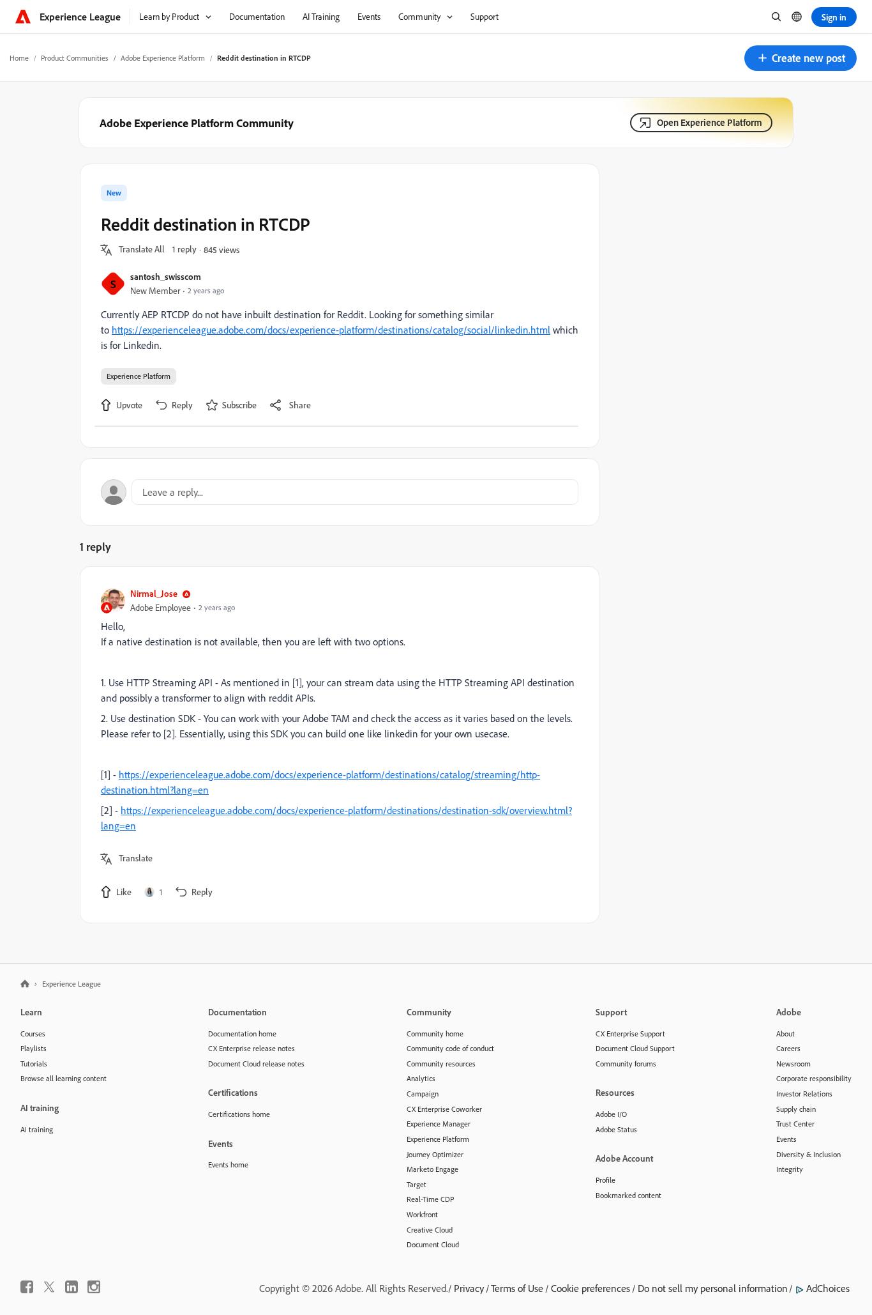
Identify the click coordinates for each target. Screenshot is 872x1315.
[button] (800, 58)
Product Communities (75, 58)
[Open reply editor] (339, 492)
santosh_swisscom (165, 276)
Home (19, 58)
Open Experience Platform (709, 122)
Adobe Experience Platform (163, 58)
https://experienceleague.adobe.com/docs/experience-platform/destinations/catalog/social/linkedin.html (331, 329)
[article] (336, 744)
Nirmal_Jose (153, 593)
